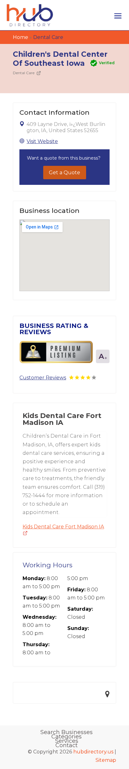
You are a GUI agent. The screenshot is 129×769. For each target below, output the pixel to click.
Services (66, 741)
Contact (66, 745)
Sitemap (105, 760)
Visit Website (42, 141)
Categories (66, 736)
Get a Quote (64, 172)
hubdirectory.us (93, 752)
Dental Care (48, 37)
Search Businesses (66, 732)
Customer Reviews (42, 378)
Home (20, 37)
